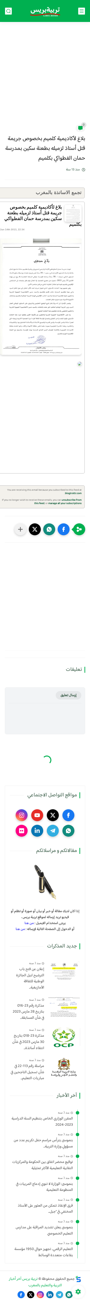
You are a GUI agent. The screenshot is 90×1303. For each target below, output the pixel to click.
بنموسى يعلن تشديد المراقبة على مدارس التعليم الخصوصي (44, 1230)
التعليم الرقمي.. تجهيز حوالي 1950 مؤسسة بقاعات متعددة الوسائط (43, 1252)
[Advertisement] (45, 76)
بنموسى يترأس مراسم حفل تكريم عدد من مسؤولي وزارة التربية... (43, 1143)
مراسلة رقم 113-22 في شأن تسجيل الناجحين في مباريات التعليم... (27, 1072)
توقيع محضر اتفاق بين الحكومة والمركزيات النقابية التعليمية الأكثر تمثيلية (42, 1165)
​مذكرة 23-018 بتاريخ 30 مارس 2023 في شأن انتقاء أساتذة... (28, 1042)
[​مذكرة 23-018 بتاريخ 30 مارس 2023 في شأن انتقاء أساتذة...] (64, 1037)
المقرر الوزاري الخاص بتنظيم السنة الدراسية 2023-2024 (42, 1122)
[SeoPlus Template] (78, 1279)
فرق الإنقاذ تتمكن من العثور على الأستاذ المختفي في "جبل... (45, 1209)
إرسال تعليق (68, 695)
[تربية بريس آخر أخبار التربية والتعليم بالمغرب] (45, 11)
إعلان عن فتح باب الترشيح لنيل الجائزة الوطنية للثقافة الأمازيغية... (30, 978)
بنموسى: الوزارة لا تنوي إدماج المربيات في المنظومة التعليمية (44, 1187)
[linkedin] (37, 831)
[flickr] (22, 831)
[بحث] (8, 11)
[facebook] (68, 815)
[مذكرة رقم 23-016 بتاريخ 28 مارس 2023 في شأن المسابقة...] (64, 1007)
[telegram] (53, 831)
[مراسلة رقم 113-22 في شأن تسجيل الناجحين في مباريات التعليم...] (64, 1067)
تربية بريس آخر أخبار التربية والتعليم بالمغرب (35, 1282)
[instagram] (22, 815)
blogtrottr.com (73, 493)
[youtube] (37, 815)
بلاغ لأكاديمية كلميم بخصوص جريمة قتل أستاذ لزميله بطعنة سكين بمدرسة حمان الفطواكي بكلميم (43, 216)
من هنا (29, 923)
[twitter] (53, 815)
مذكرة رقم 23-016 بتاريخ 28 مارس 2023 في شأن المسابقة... (28, 1012)
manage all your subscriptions (65, 503)
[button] (64, 529)
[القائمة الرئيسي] (81, 11)
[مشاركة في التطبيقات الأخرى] (20, 529)
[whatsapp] (68, 831)
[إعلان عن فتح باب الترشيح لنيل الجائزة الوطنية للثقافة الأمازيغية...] (64, 970)
